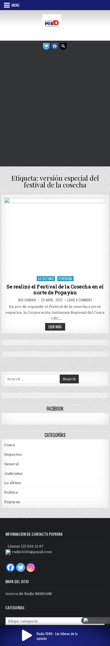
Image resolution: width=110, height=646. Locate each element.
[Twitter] (46, 46)
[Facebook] (54, 46)
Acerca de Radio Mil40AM (28, 594)
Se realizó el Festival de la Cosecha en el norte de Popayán (55, 289)
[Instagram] (30, 567)
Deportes (13, 454)
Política (11, 492)
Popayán (65, 278)
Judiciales (13, 473)
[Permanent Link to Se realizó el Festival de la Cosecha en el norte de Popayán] (55, 235)
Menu (15, 5)
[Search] (63, 46)
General (11, 464)
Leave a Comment (79, 300)
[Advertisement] (55, 109)
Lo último (46, 278)
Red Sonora (27, 300)
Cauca (9, 445)
